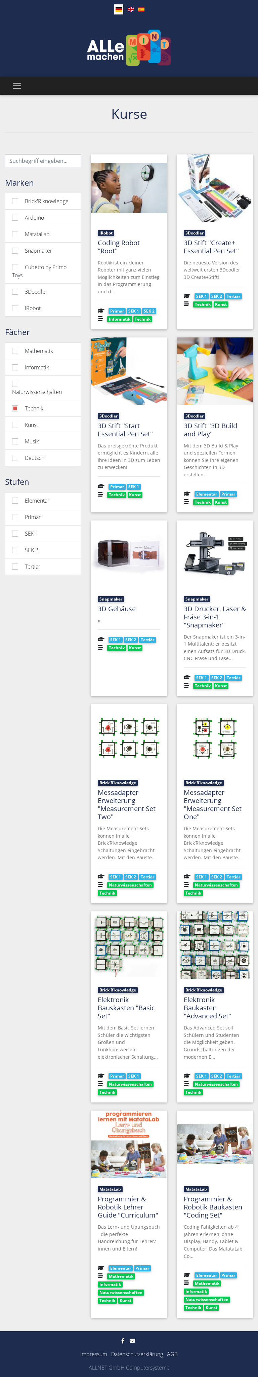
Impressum (93, 1354)
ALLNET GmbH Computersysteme (129, 1367)
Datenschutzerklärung (137, 1354)
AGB (172, 1354)
